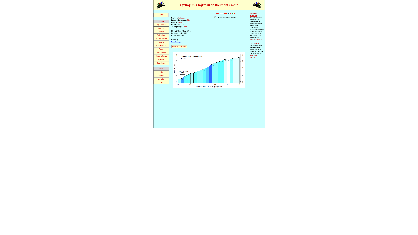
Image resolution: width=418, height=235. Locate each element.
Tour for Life (254, 43)
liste (161, 72)
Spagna (161, 42)
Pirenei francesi (161, 39)
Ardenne (161, 59)
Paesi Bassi (161, 63)
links (161, 83)
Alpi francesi (161, 25)
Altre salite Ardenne (179, 47)
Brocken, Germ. (161, 56)
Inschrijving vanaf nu (256, 39)
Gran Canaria (161, 46)
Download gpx (176, 42)
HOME (161, 15)
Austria (161, 32)
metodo (161, 76)
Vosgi (161, 49)
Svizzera (161, 28)
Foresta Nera (161, 53)
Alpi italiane (161, 35)
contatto (161, 79)
